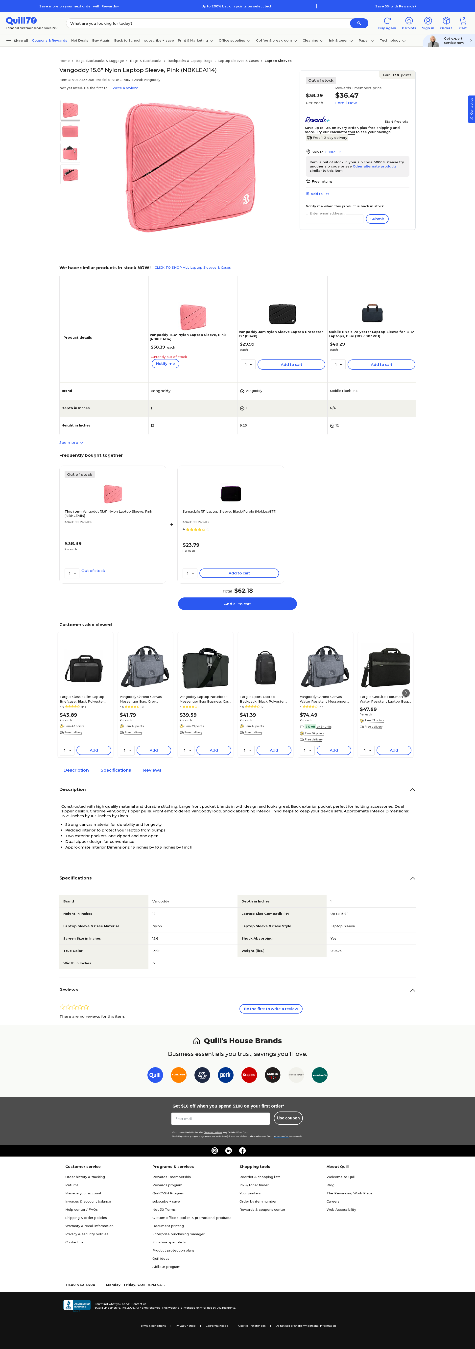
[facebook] (242, 1151)
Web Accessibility (341, 1209)
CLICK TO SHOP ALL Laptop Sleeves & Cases (193, 267)
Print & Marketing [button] (193, 40)
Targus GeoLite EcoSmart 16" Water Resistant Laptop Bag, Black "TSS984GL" (384, 699)
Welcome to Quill (341, 1177)
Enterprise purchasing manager (178, 1234)
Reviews (152, 770)
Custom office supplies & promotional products (191, 1218)
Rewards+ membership (171, 1177)
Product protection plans (173, 1250)
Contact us (74, 1242)
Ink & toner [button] (338, 40)
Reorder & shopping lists (260, 1177)
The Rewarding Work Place (350, 1193)
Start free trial (397, 121)
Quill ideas (160, 1258)
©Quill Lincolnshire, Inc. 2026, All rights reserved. (128, 1307)
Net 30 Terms (164, 1209)
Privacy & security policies (86, 1234)
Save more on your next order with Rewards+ (79, 6)
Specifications (116, 770)
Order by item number (258, 1201)
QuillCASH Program (168, 1193)
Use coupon (288, 1118)
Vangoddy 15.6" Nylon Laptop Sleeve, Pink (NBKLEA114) (108, 513)
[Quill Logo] (21, 20)
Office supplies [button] (232, 40)
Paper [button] (364, 40)
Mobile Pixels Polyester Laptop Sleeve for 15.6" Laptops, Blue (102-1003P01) (371, 334)
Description (76, 770)
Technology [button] (390, 40)
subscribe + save (159, 40)
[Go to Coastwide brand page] (178, 1076)
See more (69, 442)
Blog (330, 1185)
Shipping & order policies (86, 1218)
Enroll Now (346, 102)
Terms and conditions (213, 1132)
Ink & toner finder (254, 1185)
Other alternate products (375, 166)
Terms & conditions (152, 1325)
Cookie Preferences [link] (251, 1325)
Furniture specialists (169, 1242)
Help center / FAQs (81, 1209)
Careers (333, 1201)
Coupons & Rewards (49, 40)
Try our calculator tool (335, 132)
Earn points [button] (397, 75)
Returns (71, 1185)
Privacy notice (185, 1325)
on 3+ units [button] (324, 726)
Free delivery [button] (73, 732)
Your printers (250, 1193)
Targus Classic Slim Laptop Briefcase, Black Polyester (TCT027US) (82, 699)
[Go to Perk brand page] (226, 1076)
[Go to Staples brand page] (249, 1076)
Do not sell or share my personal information (306, 1325)
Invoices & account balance (88, 1201)
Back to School (127, 40)
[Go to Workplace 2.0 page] (320, 1076)
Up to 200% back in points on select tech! (237, 6)
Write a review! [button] (125, 88)
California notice (217, 1325)
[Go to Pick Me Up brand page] (202, 1076)
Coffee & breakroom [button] (274, 40)
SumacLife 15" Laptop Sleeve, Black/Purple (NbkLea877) (229, 511)
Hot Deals (79, 40)
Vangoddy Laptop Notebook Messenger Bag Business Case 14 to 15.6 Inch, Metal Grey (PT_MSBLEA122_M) (205, 699)
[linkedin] (229, 1151)
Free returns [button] (322, 181)
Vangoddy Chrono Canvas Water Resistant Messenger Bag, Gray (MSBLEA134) (323, 699)
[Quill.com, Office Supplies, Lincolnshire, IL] (77, 1306)
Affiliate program (166, 1267)
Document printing (168, 1226)
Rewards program (167, 1185)
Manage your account (83, 1193)
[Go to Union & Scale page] (296, 1076)
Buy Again (101, 40)
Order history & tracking (85, 1177)
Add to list (320, 194)
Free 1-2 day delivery (330, 138)
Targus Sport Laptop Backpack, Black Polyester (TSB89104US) (262, 699)
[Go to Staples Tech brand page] (273, 1076)
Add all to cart (237, 603)
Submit (377, 218)
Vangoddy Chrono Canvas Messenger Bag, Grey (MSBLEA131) (141, 699)
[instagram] (215, 1151)
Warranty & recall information (89, 1226)
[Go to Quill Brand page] (155, 1076)
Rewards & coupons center (262, 1209)
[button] (359, 23)
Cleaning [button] (310, 40)
